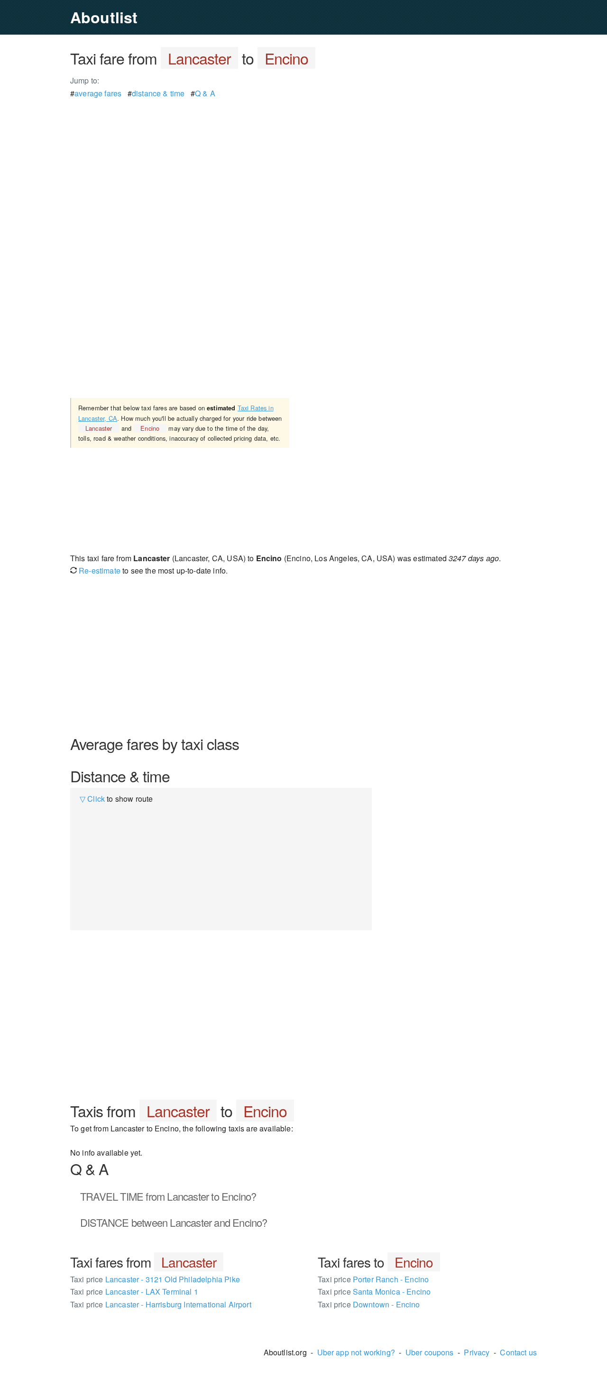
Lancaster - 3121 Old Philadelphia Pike (155, 1279)
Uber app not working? (356, 1352)
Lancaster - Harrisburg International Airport (160, 1304)
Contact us (518, 1352)
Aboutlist (104, 17)
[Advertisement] (303, 166)
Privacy (476, 1352)
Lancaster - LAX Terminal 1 (134, 1291)
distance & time (158, 93)
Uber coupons (429, 1352)
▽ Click (92, 798)
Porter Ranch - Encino (373, 1279)
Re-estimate (98, 570)
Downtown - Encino (369, 1304)
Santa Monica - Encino (374, 1291)
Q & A (205, 93)
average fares (97, 93)
